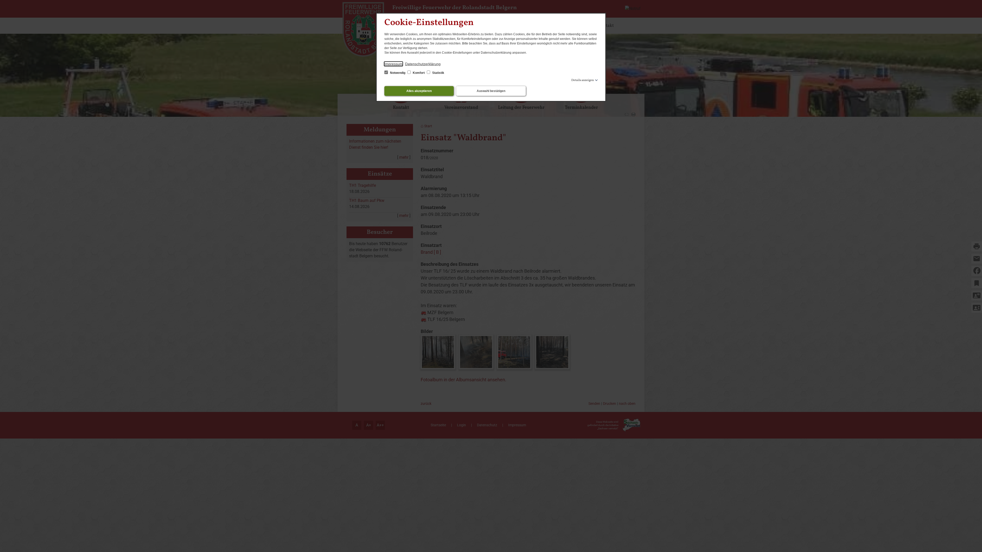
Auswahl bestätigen (491, 91)
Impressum (393, 64)
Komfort (419, 73)
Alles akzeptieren (419, 91)
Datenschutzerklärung (423, 64)
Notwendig (397, 73)
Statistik (437, 73)
